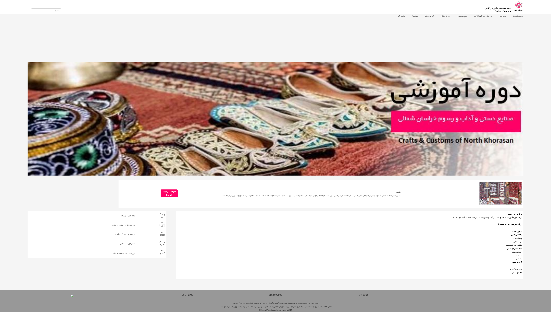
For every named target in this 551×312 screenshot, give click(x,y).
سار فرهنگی (445, 16)
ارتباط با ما (401, 16)
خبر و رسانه (429, 16)
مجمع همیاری (462, 16)
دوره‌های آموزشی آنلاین (483, 16)
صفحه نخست (518, 16)
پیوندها (415, 16)
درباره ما (502, 16)
